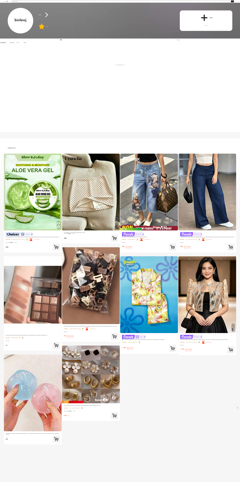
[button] (5, 1)
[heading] (105, 15)
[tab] (60, 40)
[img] (91, 402)
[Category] (7, 1)
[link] (20, 21)
